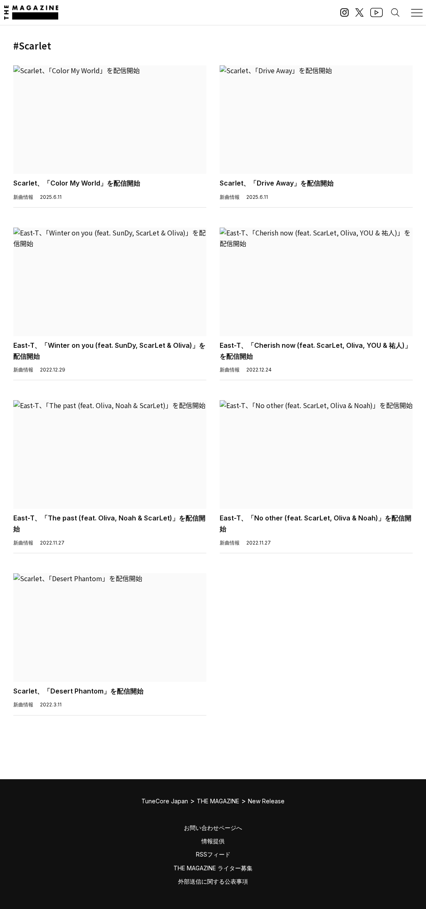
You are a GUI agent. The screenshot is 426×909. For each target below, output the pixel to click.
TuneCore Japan (164, 801)
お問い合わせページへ (213, 827)
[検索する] (395, 12)
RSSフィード (213, 854)
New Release (266, 801)
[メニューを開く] (417, 12)
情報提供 (213, 841)
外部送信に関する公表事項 (213, 881)
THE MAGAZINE (218, 801)
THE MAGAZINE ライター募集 (213, 868)
